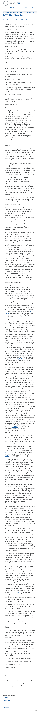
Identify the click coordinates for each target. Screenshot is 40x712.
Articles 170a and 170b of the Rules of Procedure (24, 19)
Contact (33, 7)
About (18, 7)
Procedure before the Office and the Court (13, 18)
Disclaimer (6, 707)
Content (26, 7)
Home (12, 7)
